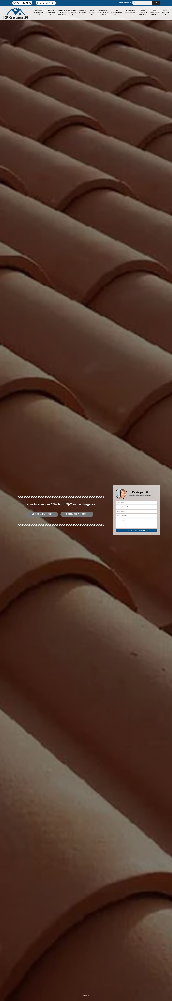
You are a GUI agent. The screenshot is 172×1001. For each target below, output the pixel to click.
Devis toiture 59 (92, 13)
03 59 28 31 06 (23, 3)
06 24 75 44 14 (47, 3)
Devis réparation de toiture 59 (155, 13)
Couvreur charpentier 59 (38, 13)
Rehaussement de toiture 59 (130, 12)
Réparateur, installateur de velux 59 (103, 13)
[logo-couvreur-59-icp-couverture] (16, 13)
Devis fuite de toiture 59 (72, 13)
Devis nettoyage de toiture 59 (143, 13)
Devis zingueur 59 (165, 13)
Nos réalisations (41, 514)
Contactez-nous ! (77, 514)
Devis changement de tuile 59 (116, 13)
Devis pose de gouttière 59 (50, 13)
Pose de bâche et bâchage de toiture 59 (62, 13)
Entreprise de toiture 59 (82, 13)
